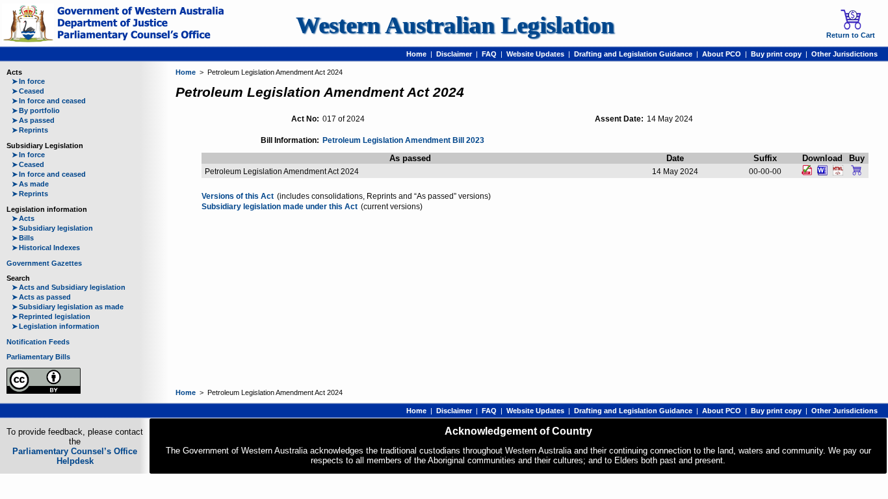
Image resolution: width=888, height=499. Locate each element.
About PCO (721, 54)
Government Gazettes (44, 263)
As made (30, 184)
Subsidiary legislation (52, 228)
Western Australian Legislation (455, 25)
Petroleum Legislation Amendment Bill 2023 (403, 140)
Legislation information (55, 326)
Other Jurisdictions (844, 54)
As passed (33, 120)
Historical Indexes (46, 247)
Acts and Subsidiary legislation (68, 287)
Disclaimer (454, 54)
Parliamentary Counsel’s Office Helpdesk (74, 456)
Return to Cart (850, 35)
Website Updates (535, 54)
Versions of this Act (238, 196)
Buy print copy (776, 54)
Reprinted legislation (51, 316)
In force (28, 81)
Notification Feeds (38, 342)
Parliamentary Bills (38, 357)
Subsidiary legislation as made (68, 307)
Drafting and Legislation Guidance (633, 54)
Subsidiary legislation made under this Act (280, 206)
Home (416, 54)
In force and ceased (49, 101)
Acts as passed (41, 297)
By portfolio (36, 110)
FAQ (489, 54)
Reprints (30, 130)
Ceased (28, 91)
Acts (23, 218)
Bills (23, 238)
